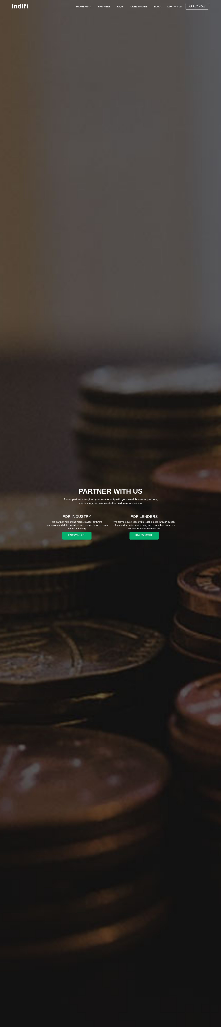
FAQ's (120, 6)
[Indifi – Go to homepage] (20, 6)
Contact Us (174, 6)
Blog (159, 6)
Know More (77, 535)
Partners (104, 6)
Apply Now (197, 6)
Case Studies (139, 6)
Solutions (82, 6)
